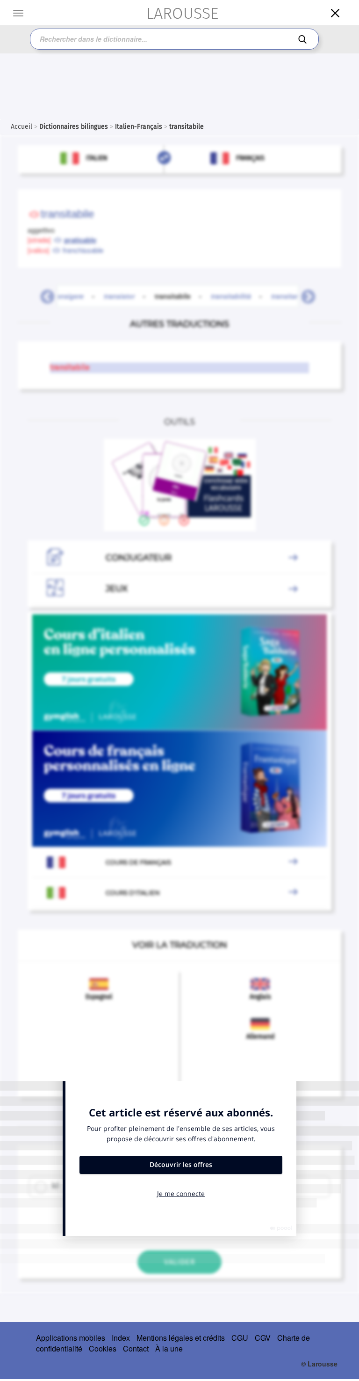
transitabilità (231, 296)
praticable (80, 240)
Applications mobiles (70, 1337)
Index (121, 1337)
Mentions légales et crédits (180, 1337)
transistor (119, 296)
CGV (263, 1337)
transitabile (178, 296)
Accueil (21, 127)
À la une (169, 1348)
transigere (67, 296)
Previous (44, 294)
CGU (239, 1337)
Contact (136, 1348)
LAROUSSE (182, 13)
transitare (286, 296)
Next (304, 294)
